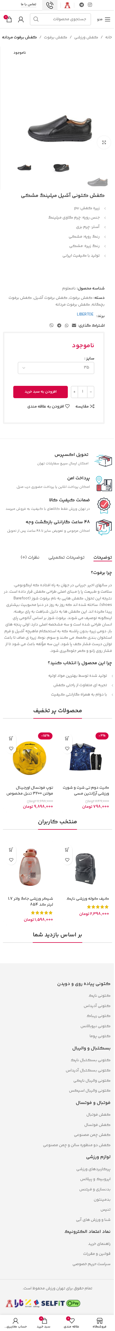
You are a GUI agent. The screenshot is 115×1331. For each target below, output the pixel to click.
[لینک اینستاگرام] (90, 5)
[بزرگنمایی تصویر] (104, 142)
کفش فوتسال (97, 1125)
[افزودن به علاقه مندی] (67, 749)
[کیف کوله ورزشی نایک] (85, 867)
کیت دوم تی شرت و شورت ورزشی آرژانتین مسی (86, 791)
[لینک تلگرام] (81, 5)
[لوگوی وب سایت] (67, 5)
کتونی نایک (99, 996)
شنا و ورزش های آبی (93, 1220)
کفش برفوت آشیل (51, 298)
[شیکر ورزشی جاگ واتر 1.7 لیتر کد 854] (29, 867)
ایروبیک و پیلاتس (95, 1179)
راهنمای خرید (99, 1244)
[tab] (102, 558)
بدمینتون (102, 1200)
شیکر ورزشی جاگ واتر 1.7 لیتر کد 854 (30, 902)
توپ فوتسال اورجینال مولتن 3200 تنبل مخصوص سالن (29, 793)
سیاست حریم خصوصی (92, 1264)
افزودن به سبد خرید (41, 392)
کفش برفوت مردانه (19, 37)
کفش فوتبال (98, 1115)
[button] (11, 738)
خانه (108, 37)
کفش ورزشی (86, 37)
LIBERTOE (85, 314)
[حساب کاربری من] (21, 19)
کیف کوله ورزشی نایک (87, 899)
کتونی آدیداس (97, 1006)
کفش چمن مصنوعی (92, 1135)
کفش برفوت (55, 37)
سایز (90, 358)
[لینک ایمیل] (74, 326)
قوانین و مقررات (96, 1254)
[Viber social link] (51, 326)
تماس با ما (28, 5)
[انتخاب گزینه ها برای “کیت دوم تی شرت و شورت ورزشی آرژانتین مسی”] (67, 738)
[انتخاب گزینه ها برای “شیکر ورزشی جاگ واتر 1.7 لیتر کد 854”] (11, 849)
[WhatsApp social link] (66, 326)
